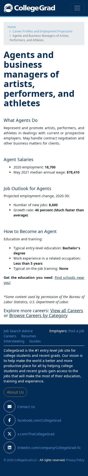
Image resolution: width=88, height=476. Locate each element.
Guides (35, 341)
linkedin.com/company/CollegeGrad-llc (49, 447)
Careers (10, 336)
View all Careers (66, 310)
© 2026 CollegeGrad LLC (20, 460)
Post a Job (76, 331)
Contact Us (26, 406)
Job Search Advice (18, 331)
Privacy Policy (75, 460)
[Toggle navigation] (77, 8)
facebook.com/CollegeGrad (39, 420)
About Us (15, 392)
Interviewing (14, 341)
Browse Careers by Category (38, 315)
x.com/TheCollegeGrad (36, 434)
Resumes (28, 336)
